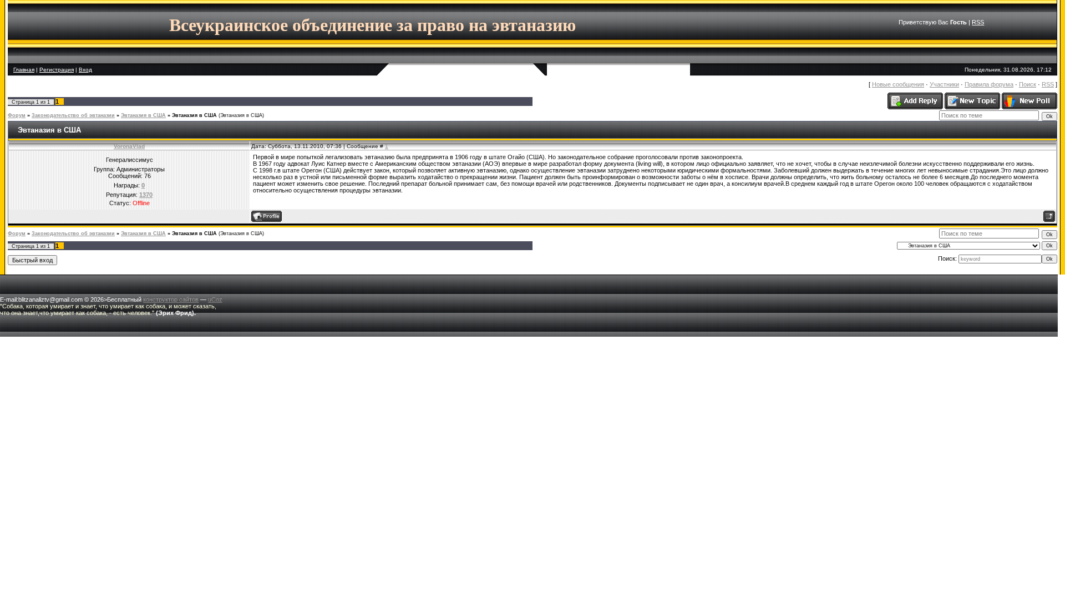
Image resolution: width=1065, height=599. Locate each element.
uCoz (215, 299)
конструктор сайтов (171, 299)
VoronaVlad (129, 146)
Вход (85, 70)
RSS (978, 22)
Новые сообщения (898, 84)
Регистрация (56, 70)
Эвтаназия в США (143, 115)
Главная (23, 70)
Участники (944, 84)
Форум (17, 115)
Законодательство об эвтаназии (73, 115)
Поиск (1027, 84)
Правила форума (989, 84)
